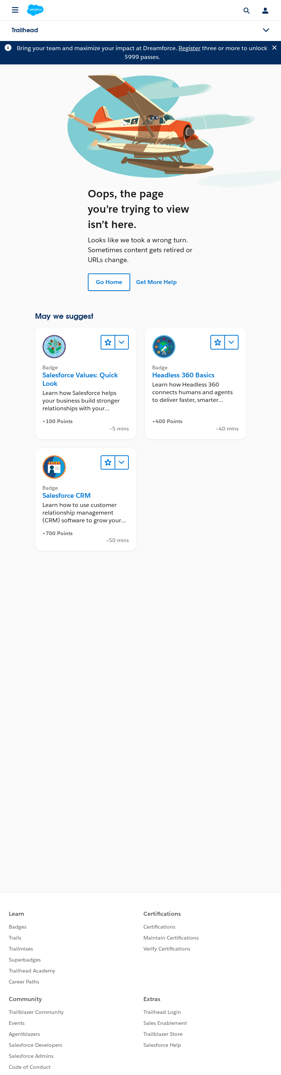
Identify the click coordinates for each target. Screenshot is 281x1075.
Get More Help (156, 282)
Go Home (109, 282)
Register (190, 48)
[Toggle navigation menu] (266, 30)
